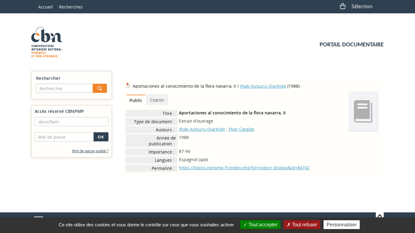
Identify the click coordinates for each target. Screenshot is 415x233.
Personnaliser (342, 224)
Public (135, 100)
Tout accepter (262, 224)
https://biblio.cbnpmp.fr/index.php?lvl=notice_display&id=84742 (244, 168)
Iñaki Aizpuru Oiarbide (263, 86)
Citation (157, 100)
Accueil (45, 7)
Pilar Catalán (242, 129)
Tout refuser (304, 224)
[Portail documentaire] (49, 42)
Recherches (71, 7)
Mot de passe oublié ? (90, 151)
